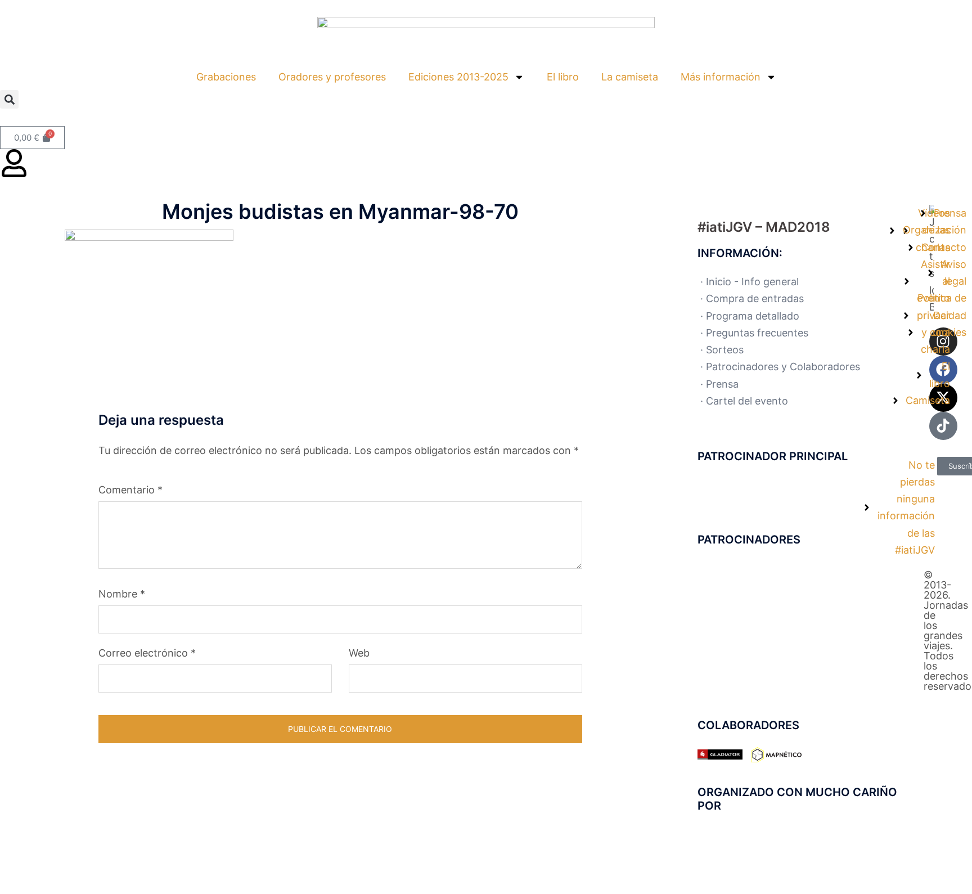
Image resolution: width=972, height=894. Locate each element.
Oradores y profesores (332, 77)
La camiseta (629, 77)
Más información (720, 77)
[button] (9, 99)
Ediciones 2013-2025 (458, 77)
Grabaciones (226, 77)
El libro (563, 77)
